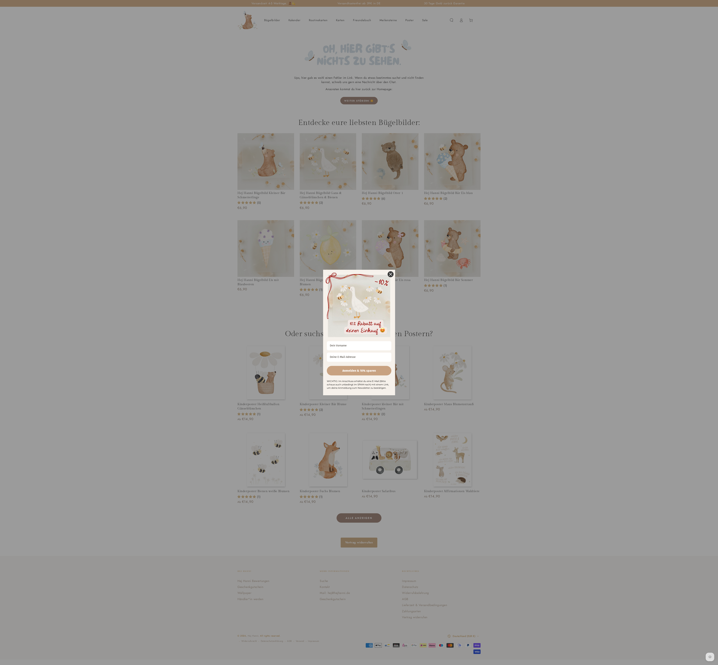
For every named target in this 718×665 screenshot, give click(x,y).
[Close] (390, 274)
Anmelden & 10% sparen (359, 370)
